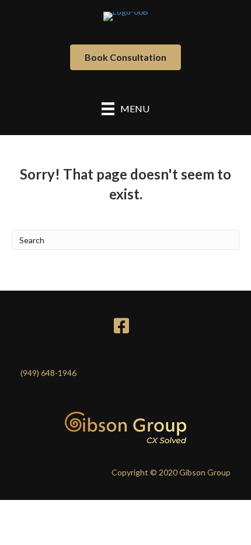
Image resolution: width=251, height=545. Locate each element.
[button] (125, 57)
